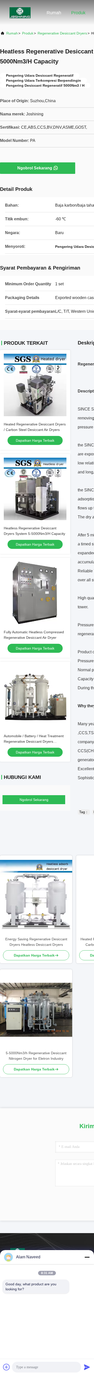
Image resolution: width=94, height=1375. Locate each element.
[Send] (87, 1367)
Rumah (54, 12)
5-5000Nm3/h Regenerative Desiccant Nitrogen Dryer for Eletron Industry (36, 1055)
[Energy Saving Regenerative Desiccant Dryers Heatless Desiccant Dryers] (36, 896)
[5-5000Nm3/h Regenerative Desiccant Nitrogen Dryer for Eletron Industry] (36, 1010)
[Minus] (87, 1257)
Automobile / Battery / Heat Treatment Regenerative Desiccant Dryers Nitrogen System (34, 741)
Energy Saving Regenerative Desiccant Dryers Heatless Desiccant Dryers (36, 942)
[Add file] (6, 1367)
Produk (78, 12)
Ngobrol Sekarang (34, 168)
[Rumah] (20, 12)
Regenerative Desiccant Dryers (62, 33)
